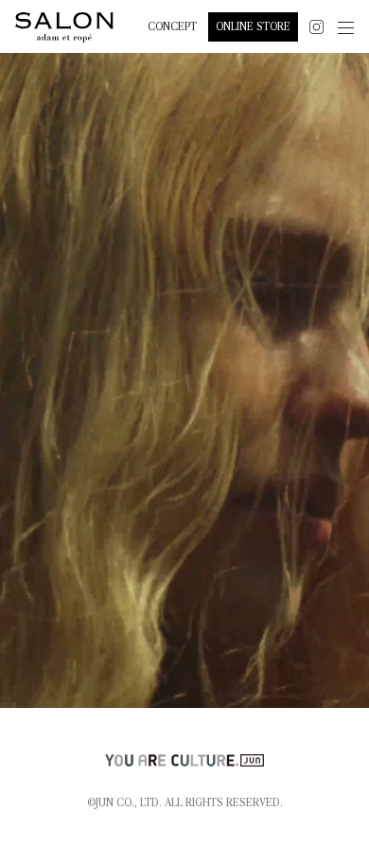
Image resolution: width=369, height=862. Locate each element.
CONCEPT (172, 27)
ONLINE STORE (253, 27)
